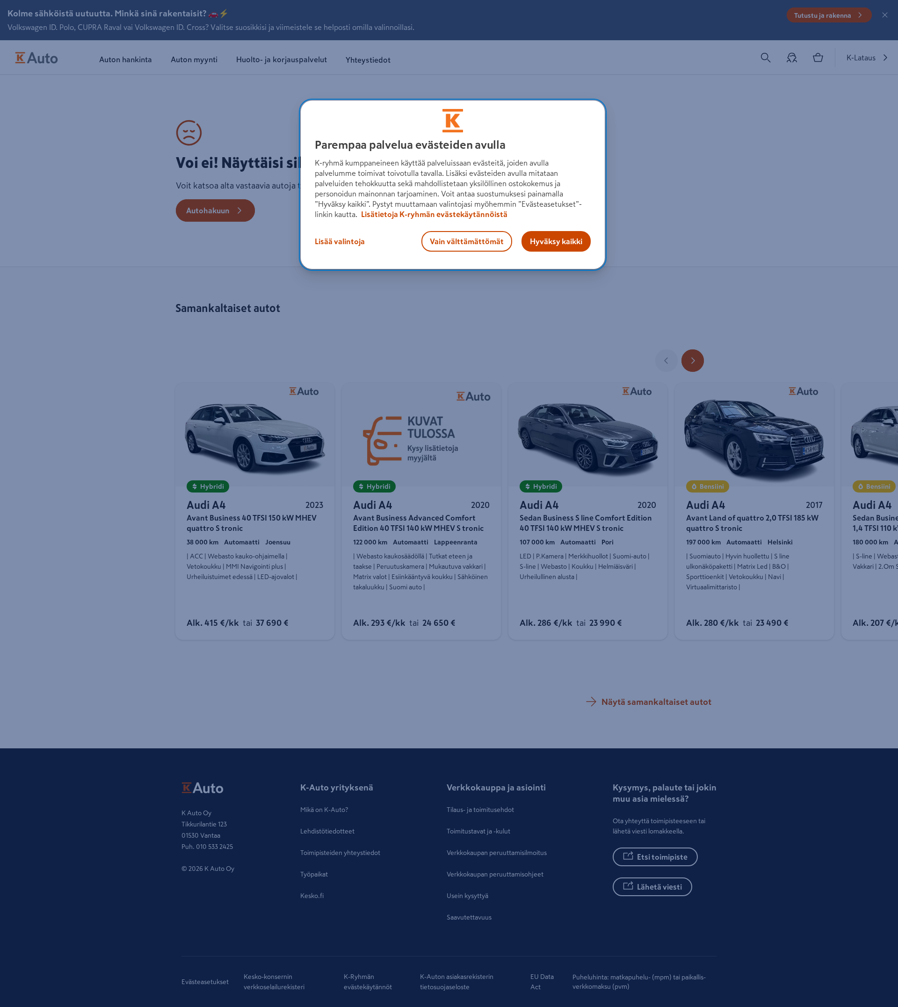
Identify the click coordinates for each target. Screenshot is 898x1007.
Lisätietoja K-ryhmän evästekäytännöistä (433, 214)
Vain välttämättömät (467, 241)
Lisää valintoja (340, 241)
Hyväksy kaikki (556, 241)
